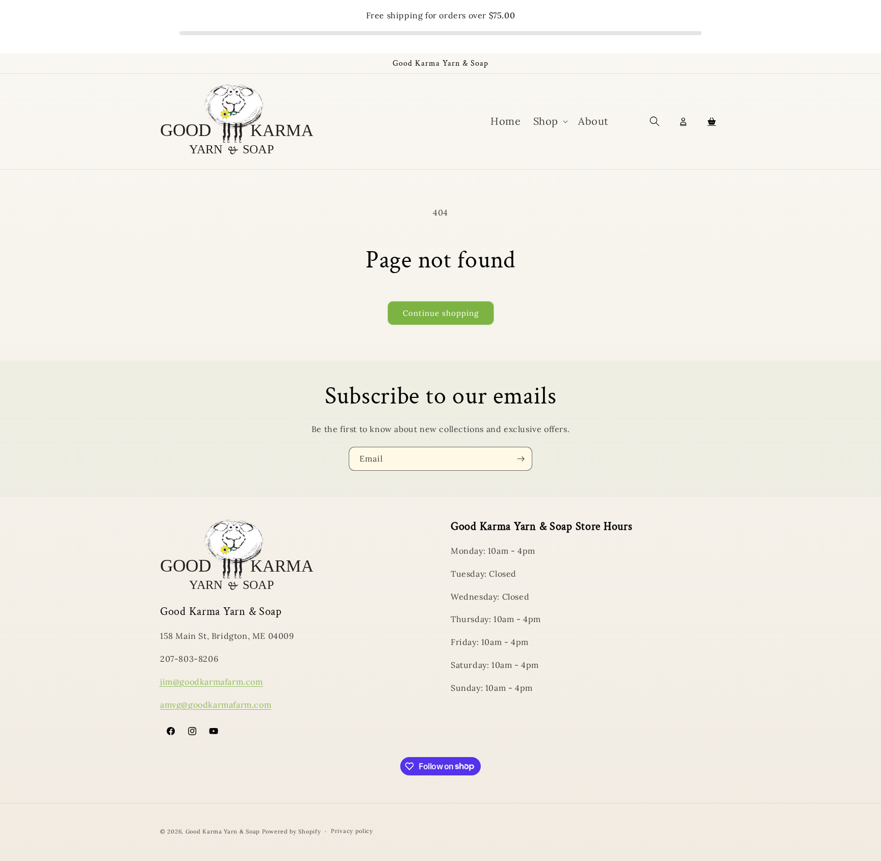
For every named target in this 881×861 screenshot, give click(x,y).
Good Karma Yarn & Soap (224, 831)
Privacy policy (352, 831)
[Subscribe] (520, 459)
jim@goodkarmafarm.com (211, 682)
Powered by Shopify (291, 831)
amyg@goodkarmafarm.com (215, 704)
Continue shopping (441, 313)
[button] (549, 121)
